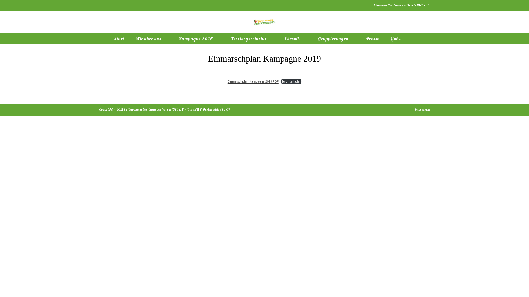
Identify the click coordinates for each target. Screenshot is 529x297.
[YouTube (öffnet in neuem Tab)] (113, 5)
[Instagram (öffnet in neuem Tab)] (107, 5)
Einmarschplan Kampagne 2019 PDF (253, 81)
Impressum (422, 109)
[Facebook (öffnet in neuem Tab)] (101, 5)
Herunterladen (291, 81)
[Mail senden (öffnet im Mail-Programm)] (120, 5)
